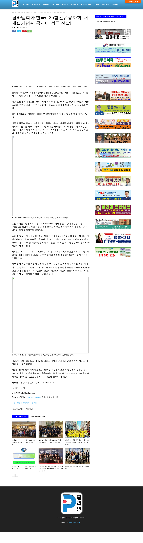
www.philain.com (34, 397)
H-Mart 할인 (86, 4)
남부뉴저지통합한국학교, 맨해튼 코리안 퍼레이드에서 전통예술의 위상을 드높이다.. (77, 442)
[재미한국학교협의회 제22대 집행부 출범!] (77, 456)
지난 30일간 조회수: (103, 21)
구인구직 (46, 4)
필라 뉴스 (20, 12)
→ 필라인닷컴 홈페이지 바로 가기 (24, 403)
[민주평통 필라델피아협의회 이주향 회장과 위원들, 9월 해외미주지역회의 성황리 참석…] (51, 456)
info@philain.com (75, 522)
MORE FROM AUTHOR (37, 417)
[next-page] (16, 475)
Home (14, 12)
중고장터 (56, 4)
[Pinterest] (24, 32)
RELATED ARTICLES (20, 417)
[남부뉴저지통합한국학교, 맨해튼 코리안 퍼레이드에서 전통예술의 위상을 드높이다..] (77, 429)
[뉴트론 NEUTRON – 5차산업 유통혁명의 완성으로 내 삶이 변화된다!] (24, 456)
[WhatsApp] (29, 32)
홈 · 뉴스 (26, 4)
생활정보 (65, 4)
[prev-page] (13, 475)
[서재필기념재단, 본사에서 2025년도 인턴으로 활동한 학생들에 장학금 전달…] (24, 429)
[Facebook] (14, 32)
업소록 (97, 4)
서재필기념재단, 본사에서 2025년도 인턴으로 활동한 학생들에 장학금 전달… (23, 442)
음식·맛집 (105, 4)
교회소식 (115, 4)
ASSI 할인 (74, 4)
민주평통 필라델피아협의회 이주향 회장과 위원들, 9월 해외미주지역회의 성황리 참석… (51, 468)
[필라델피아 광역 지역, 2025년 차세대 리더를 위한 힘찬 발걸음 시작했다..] (51, 429)
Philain (16, 27)
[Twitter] (19, 32)
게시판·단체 (36, 4)
